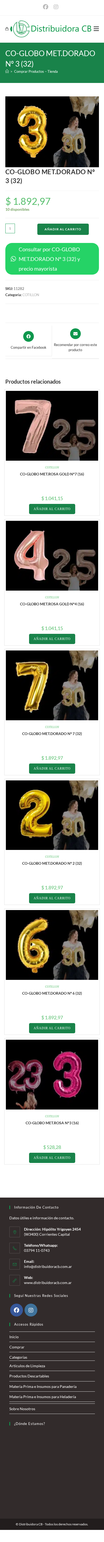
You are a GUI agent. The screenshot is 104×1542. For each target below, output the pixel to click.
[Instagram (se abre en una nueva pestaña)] (56, 7)
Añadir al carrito (63, 229)
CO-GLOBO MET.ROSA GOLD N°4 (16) (52, 604)
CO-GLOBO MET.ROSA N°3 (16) (52, 1123)
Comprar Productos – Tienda (36, 71)
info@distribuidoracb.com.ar (48, 1266)
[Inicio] (7, 71)
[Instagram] (31, 1310)
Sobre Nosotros (22, 1408)
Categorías (18, 1357)
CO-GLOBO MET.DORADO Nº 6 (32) (52, 993)
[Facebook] (16, 1310)
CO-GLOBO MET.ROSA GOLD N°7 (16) (52, 474)
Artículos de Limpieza (27, 1365)
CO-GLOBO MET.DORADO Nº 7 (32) (52, 733)
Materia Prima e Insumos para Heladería (42, 1396)
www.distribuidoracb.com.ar (48, 1282)
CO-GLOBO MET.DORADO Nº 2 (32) (52, 863)
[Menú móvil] (96, 29)
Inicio (14, 1336)
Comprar (17, 1347)
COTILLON (30, 295)
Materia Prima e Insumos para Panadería (43, 1386)
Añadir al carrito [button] (52, 509)
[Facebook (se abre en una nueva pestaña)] (47, 7)
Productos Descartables (29, 1376)
